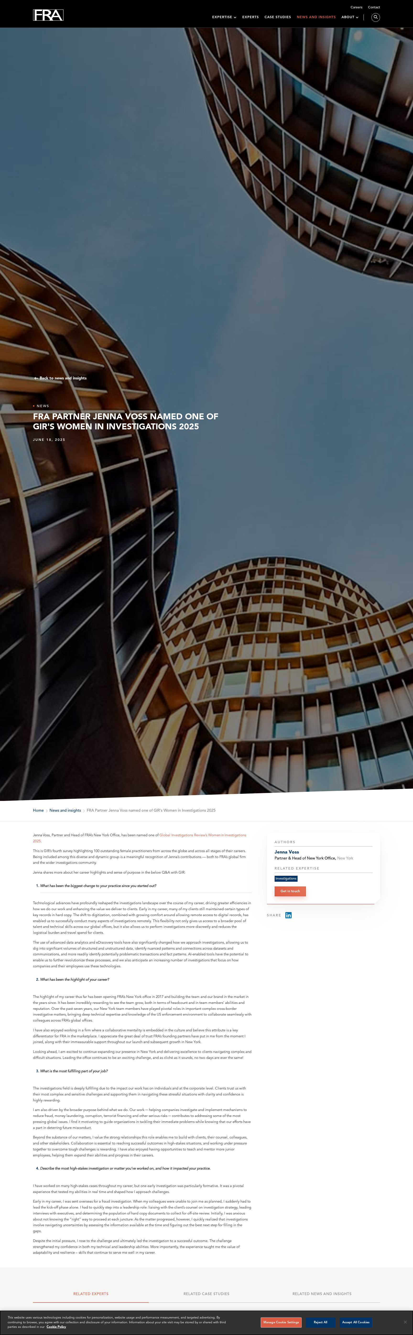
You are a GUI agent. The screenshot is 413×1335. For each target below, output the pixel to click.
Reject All (320, 1322)
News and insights (316, 17)
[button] (224, 17)
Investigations (286, 878)
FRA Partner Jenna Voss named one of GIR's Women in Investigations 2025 (151, 811)
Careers (356, 7)
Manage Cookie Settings (281, 1322)
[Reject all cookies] (405, 1322)
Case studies (278, 17)
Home (38, 811)
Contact (374, 7)
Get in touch (290, 891)
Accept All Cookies (356, 1322)
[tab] (91, 1296)
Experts (250, 17)
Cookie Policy (56, 1327)
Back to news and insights (63, 378)
